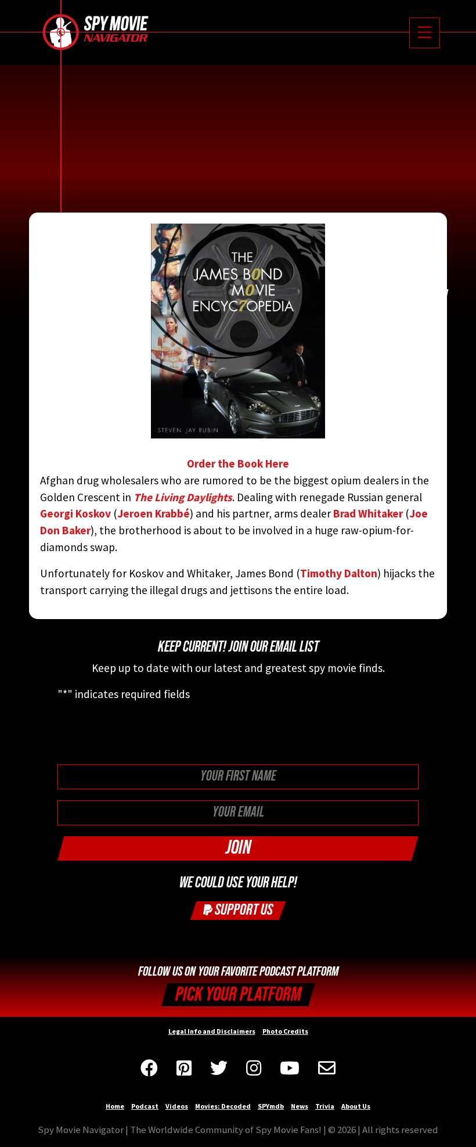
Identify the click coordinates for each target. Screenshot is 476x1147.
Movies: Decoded (223, 1106)
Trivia (324, 1106)
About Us (355, 1106)
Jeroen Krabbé (153, 513)
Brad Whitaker (368, 513)
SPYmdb (271, 1106)
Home (115, 1106)
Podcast (144, 1106)
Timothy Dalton (338, 573)
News (299, 1106)
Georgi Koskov (75, 513)
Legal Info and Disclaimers (211, 1031)
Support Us (242, 910)
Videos (176, 1106)
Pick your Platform (238, 994)
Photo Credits (285, 1031)
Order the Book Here (238, 463)
